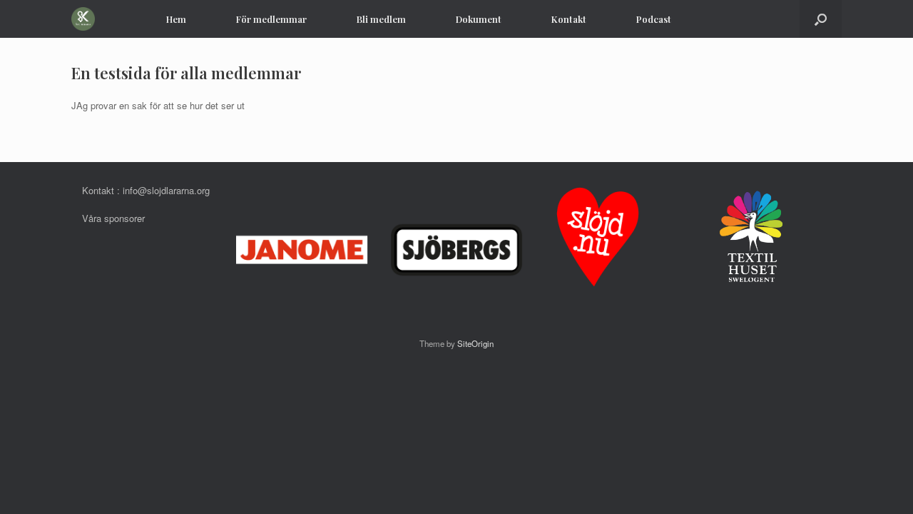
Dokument (478, 19)
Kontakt (568, 19)
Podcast (653, 19)
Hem (176, 19)
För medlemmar (271, 19)
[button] (821, 19)
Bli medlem (381, 19)
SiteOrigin (475, 343)
